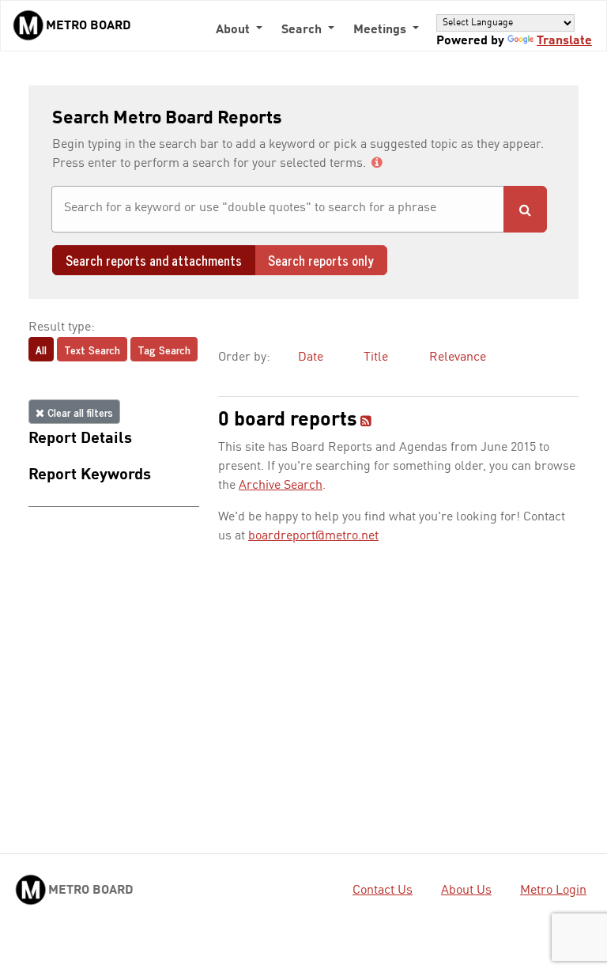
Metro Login (553, 890)
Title (376, 357)
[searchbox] (278, 208)
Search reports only (321, 260)
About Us (466, 890)
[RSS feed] (365, 422)
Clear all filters (78, 412)
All (41, 349)
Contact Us (383, 890)
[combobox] (277, 209)
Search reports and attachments (154, 260)
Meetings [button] (381, 30)
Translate (564, 41)
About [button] (234, 30)
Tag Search (164, 349)
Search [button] (303, 30)
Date (310, 357)
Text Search (92, 349)
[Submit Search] (525, 209)
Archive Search (280, 485)
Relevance (457, 357)
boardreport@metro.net (313, 536)
